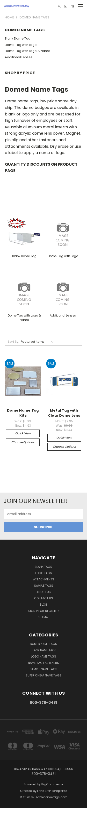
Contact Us (43, 598)
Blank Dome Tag (17, 38)
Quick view (23, 433)
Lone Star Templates (52, 791)
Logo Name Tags (43, 656)
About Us (43, 592)
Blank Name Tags (44, 650)
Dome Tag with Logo (21, 44)
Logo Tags (43, 573)
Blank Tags (43, 567)
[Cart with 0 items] (72, 6)
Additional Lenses (18, 57)
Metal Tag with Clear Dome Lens (64, 413)
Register (52, 611)
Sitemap (43, 617)
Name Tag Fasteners (43, 663)
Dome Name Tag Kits (23, 413)
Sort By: (13, 341)
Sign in (33, 611)
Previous (7, 808)
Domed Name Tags (43, 644)
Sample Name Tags (43, 669)
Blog (43, 604)
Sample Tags (43, 586)
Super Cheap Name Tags (43, 675)
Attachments (43, 579)
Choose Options (22, 442)
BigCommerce (52, 784)
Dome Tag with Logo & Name (27, 51)
